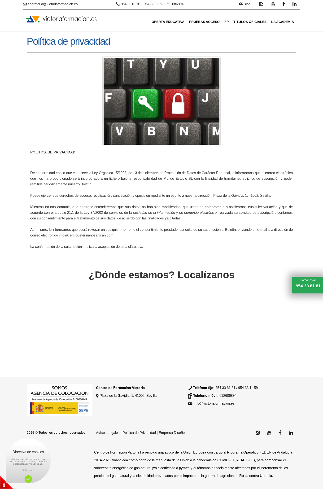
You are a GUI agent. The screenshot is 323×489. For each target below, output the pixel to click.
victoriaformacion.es (214, 403)
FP (226, 22)
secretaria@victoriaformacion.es (53, 4)
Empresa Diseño (172, 433)
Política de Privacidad (139, 433)
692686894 (174, 4)
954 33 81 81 (131, 4)
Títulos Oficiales (249, 22)
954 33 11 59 (153, 4)
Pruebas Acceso (204, 22)
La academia (282, 22)
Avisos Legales (108, 433)
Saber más (28, 470)
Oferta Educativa (168, 22)
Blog (247, 4)
